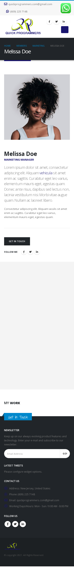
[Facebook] (49, 21)
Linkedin (23, 524)
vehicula (45, 172)
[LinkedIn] (64, 21)
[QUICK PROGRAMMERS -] (23, 26)
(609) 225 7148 (18, 11)
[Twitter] (56, 21)
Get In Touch (17, 241)
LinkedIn (37, 252)
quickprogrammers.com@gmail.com (30, 4)
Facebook (24, 252)
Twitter (30, 252)
